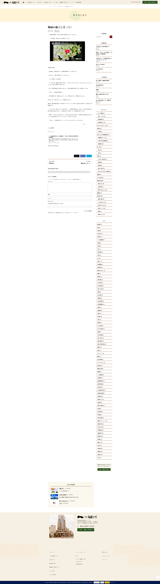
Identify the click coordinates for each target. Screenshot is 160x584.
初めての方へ (39, 2)
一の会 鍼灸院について (30, 2)
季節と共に (57, 30)
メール (49, 198)
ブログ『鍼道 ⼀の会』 (81, 559)
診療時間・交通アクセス (64, 2)
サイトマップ (104, 559)
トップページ (52, 552)
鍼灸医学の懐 (79, 564)
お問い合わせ (104, 552)
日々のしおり (60, 6)
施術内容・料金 (47, 2)
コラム (72, 2)
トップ (50, 6)
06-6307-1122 (137, 2)
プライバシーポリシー (106, 556)
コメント (50, 181)
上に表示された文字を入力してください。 (56, 203)
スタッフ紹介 (55, 2)
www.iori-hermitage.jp (53, 145)
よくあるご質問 (52, 574)
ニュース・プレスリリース (80, 552)
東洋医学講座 (78, 2)
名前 (49, 194)
